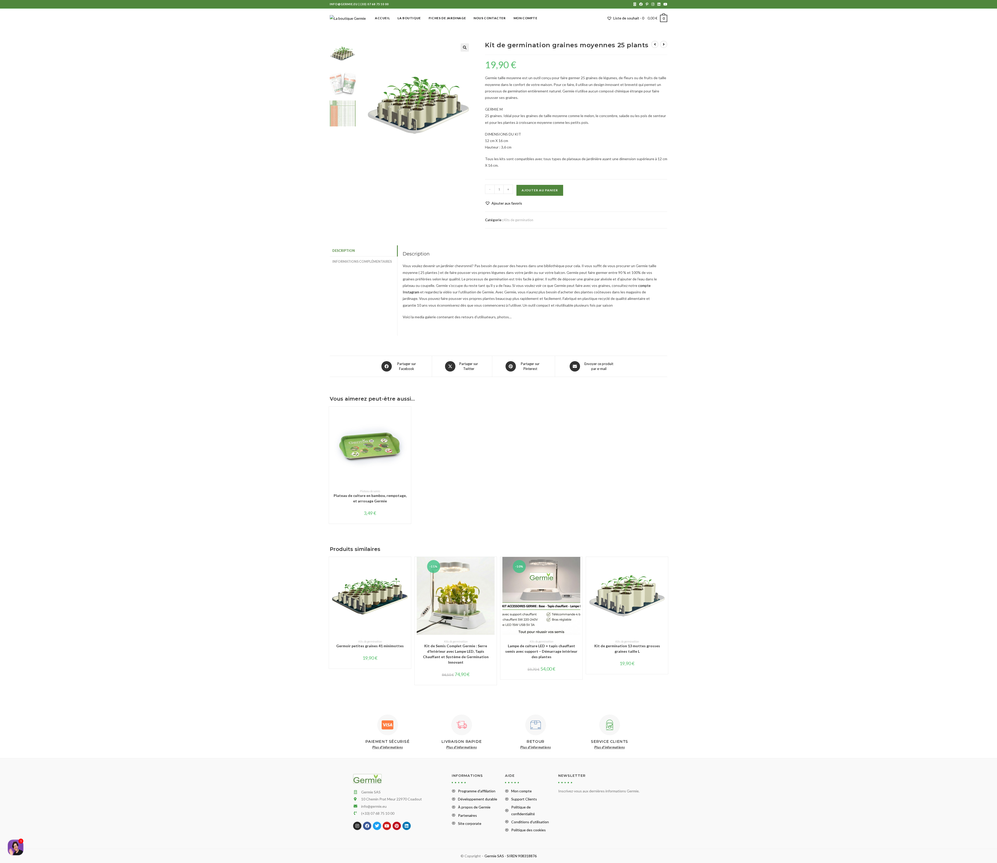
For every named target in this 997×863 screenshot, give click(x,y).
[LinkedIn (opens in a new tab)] (659, 4)
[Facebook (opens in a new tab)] (641, 4)
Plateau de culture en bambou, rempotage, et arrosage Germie (370, 498)
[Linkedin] (406, 826)
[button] (465, 47)
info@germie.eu (344, 4)
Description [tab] (343, 251)
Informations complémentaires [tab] (362, 262)
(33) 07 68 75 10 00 (374, 4)
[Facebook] (367, 826)
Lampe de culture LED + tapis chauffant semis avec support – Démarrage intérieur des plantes (541, 651)
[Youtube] (387, 826)
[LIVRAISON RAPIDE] (461, 724)
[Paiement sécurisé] (387, 724)
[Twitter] (377, 826)
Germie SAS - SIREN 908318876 (510, 856)
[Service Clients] (609, 724)
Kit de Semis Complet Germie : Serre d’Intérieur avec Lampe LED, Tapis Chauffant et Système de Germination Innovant (456, 654)
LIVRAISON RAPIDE (461, 741)
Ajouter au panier (540, 190)
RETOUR (535, 741)
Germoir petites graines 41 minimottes (370, 646)
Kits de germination (518, 220)
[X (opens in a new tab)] (635, 4)
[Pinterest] (397, 826)
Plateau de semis (370, 491)
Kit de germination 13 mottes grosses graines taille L (627, 648)
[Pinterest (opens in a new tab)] (647, 4)
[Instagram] (357, 826)
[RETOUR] (535, 724)
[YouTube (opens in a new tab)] (664, 4)
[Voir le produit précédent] (654, 44)
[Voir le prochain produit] (663, 44)
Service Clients (609, 741)
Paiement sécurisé (387, 741)
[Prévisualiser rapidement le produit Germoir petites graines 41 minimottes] (408, 566)
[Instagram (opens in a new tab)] (653, 4)
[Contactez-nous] (15, 847)
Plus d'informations (387, 747)
